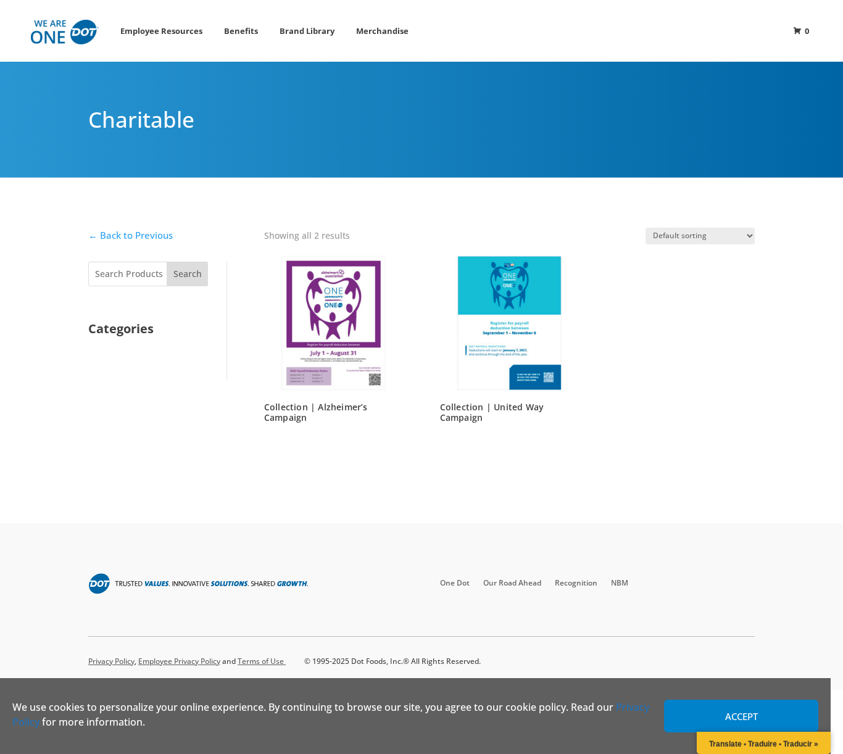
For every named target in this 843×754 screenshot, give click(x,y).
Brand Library (307, 30)
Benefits (241, 30)
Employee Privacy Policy (179, 661)
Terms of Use (262, 661)
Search (187, 274)
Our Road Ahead (512, 583)
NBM (619, 583)
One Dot (455, 583)
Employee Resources (161, 30)
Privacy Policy (111, 661)
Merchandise (382, 30)
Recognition (576, 583)
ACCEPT (741, 716)
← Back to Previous (130, 235)
